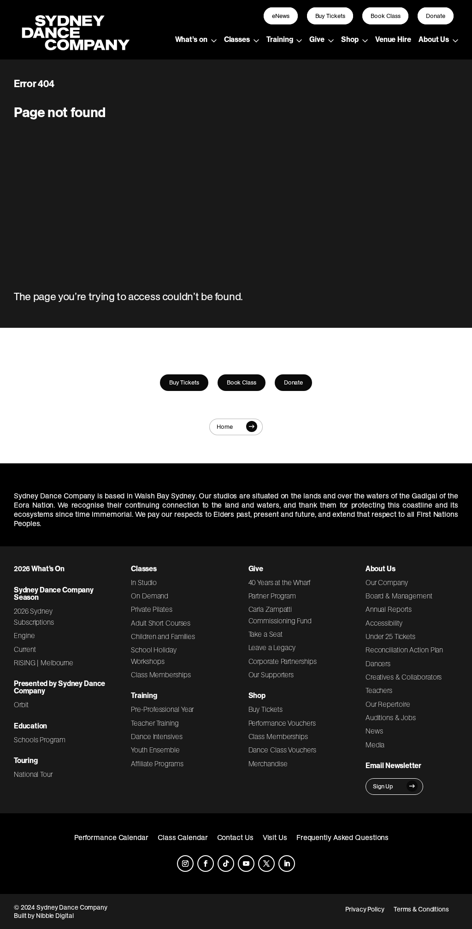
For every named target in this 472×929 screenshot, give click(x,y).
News (374, 730)
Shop (350, 39)
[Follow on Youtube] (246, 863)
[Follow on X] (266, 863)
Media (375, 744)
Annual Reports (389, 609)
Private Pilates (151, 609)
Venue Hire (393, 39)
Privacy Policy (364, 909)
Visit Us (275, 837)
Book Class (385, 16)
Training (279, 39)
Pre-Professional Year (162, 709)
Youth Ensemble (155, 749)
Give (316, 39)
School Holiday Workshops (154, 655)
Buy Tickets (330, 16)
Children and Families (163, 636)
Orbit (21, 704)
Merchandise (268, 763)
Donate (435, 16)
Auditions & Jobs (391, 717)
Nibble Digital (55, 915)
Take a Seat (265, 634)
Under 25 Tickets (390, 636)
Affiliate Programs (157, 763)
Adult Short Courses (160, 622)
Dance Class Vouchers (282, 749)
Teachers (379, 690)
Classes (237, 39)
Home (225, 427)
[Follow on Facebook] (205, 863)
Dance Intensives (157, 736)
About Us (434, 39)
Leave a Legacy (271, 647)
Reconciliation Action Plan (404, 649)
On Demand (149, 595)
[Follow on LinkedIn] (286, 863)
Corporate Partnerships (282, 661)
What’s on (191, 39)
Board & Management (399, 595)
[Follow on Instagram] (185, 863)
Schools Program (39, 739)
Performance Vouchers (282, 723)
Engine (24, 635)
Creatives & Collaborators (404, 676)
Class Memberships (160, 674)
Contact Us (235, 837)
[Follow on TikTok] (226, 863)
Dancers (378, 663)
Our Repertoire (388, 704)
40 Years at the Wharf (279, 582)
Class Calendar (183, 837)
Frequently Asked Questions (342, 837)
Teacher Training (155, 723)
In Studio (144, 582)
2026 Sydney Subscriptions (34, 616)
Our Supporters (271, 674)
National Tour (33, 774)
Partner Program (272, 595)
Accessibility (384, 622)
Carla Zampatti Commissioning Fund (280, 614)
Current (24, 649)
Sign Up (383, 786)
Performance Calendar (111, 837)
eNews (280, 16)
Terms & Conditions (421, 909)
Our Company (387, 582)
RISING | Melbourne (43, 662)
